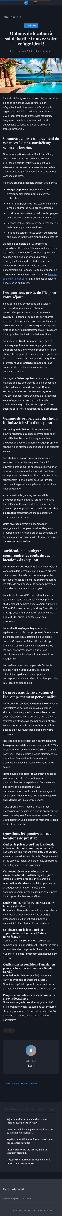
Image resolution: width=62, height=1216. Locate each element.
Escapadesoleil (13, 1189)
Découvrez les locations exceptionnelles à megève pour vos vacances (28, 1161)
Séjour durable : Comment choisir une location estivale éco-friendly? (27, 1121)
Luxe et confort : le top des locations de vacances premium (27, 1151)
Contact (27, 1198)
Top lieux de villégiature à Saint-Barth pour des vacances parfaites (30, 1141)
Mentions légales (11, 1198)
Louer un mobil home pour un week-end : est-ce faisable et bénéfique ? (31, 1131)
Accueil (7, 17)
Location (17, 17)
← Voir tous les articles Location (20, 1083)
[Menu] (36, 2)
